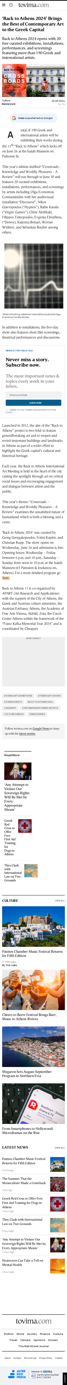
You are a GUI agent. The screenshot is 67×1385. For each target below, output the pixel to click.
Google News (41, 728)
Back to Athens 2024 (40, 701)
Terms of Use (30, 1358)
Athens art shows (49, 695)
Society (32, 1334)
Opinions (39, 1340)
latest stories (27, 733)
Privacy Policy (45, 1358)
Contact (17, 1358)
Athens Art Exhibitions (18, 695)
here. (6, 578)
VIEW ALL (60, 900)
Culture (6, 100)
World (20, 1334)
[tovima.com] (33, 5)
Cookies (58, 1358)
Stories (53, 1340)
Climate (25, 1340)
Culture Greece (14, 714)
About (8, 1358)
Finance (45, 1334)
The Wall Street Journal (33, 1346)
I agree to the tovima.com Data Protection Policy (31, 411)
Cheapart (10, 708)
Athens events (13, 701)
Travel (13, 1340)
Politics (9, 1334)
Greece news (37, 714)
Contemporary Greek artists (40, 708)
